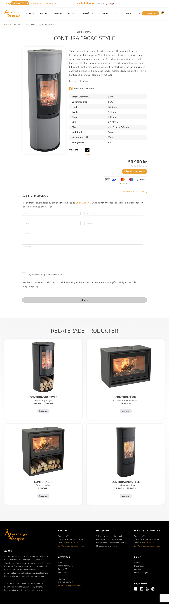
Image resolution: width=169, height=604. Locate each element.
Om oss (117, 13)
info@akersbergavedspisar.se (71, 546)
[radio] (88, 150)
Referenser (103, 13)
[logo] (12, 16)
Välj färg (73, 149)
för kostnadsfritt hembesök (31, 3)
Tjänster (43, 13)
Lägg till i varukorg (134, 171)
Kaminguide (57, 13)
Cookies (137, 569)
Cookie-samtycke (141, 572)
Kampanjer (72, 13)
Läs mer (43, 411)
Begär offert (150, 13)
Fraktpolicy (141, 191)
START (6, 25)
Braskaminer (30, 25)
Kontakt (129, 13)
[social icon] (135, 589)
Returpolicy (128, 191)
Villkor (137, 562)
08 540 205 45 (71, 542)
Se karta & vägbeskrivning (69, 585)
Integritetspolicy (141, 566)
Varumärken (88, 13)
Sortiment (29, 13)
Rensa (87, 155)
